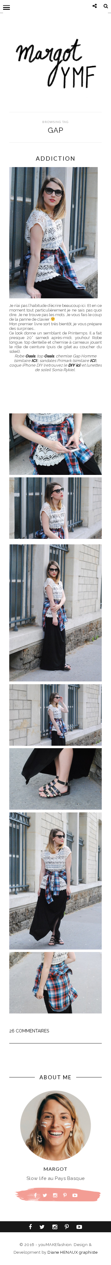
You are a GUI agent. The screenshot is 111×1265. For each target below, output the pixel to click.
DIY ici (74, 365)
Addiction (56, 158)
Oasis (30, 356)
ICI (34, 360)
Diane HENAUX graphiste (72, 1252)
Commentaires (29, 1030)
